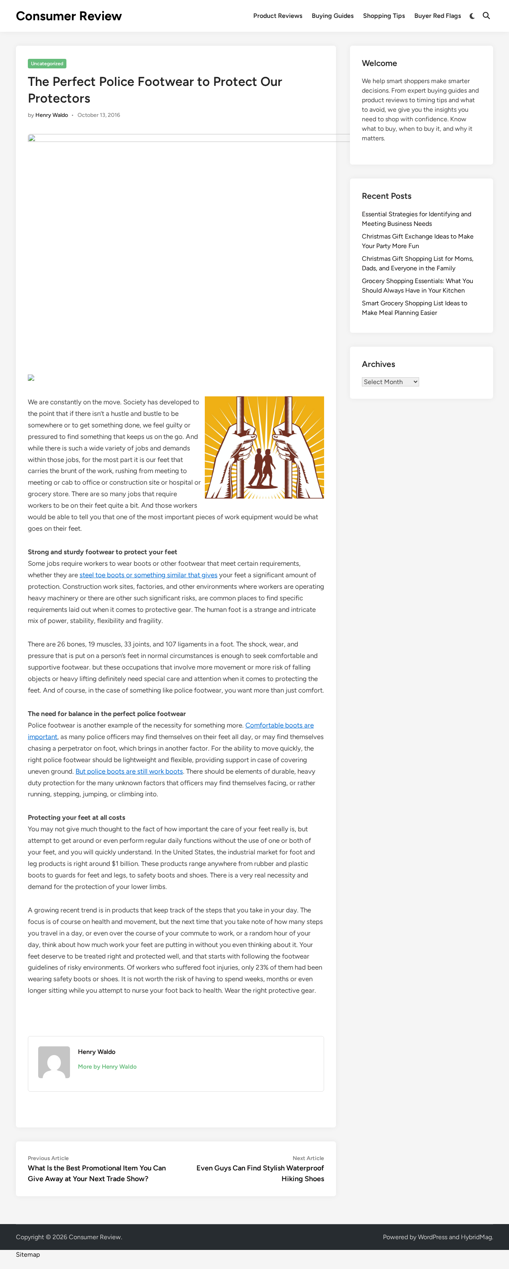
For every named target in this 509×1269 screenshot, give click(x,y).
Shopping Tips (384, 15)
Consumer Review (69, 15)
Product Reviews (277, 15)
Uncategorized (47, 63)
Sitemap (28, 1254)
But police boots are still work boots (129, 771)
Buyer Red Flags (437, 15)
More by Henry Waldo (107, 1066)
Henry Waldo (51, 115)
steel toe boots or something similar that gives (149, 575)
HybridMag (476, 1237)
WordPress (432, 1237)
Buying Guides (333, 15)
